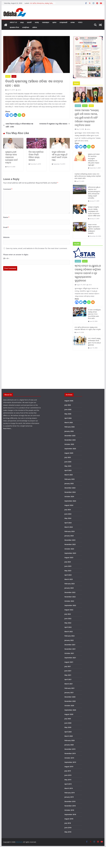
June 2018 (67, 828)
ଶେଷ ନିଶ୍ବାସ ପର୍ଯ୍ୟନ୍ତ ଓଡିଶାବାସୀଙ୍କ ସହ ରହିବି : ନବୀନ (19, 125)
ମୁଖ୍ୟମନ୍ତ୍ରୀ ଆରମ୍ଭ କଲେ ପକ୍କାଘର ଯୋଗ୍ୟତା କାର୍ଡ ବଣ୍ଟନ (11, 157)
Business (78, 105)
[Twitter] (11, 115)
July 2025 (67, 457)
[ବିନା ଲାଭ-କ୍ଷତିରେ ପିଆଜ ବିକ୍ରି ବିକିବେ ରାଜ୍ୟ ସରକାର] (36, 139)
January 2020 (69, 745)
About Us (13, 22)
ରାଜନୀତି (29, 22)
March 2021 (68, 684)
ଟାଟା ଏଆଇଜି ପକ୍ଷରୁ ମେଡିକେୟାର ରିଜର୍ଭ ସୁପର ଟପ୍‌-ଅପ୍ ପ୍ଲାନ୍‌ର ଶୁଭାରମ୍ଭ (94, 341)
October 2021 (69, 653)
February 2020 (69, 740)
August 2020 (68, 714)
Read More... (7, 428)
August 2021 (68, 662)
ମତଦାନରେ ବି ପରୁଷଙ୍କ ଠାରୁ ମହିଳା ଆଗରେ (53, 124)
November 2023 (70, 544)
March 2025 (68, 475)
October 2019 (69, 758)
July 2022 (67, 614)
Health (85, 105)
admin (19, 90)
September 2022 (70, 605)
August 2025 (68, 453)
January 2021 (69, 692)
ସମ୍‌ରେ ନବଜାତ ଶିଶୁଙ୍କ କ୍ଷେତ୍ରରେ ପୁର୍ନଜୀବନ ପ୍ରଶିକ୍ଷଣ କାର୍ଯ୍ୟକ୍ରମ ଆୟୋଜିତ (94, 228)
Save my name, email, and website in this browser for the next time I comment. (36, 248)
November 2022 (70, 597)
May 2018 (67, 832)
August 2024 (68, 505)
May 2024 (67, 518)
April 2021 (68, 679)
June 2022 (67, 618)
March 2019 (68, 788)
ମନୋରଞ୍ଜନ (45, 22)
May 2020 (67, 727)
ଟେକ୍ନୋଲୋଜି (63, 22)
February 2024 (69, 531)
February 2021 (69, 688)
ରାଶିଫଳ (34, 27)
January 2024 (69, 536)
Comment (7, 189)
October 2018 (69, 810)
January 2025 (69, 483)
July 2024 (67, 510)
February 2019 (69, 793)
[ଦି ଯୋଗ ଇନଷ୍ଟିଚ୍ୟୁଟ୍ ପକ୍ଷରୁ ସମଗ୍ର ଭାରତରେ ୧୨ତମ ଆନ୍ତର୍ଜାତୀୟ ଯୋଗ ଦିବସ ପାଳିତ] (79, 315)
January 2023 (69, 588)
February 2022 (69, 636)
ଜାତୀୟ (37, 22)
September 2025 (70, 449)
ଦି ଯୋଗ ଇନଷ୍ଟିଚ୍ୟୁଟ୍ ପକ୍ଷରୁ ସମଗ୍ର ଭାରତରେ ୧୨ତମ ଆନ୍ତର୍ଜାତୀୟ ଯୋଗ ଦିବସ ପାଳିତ (94, 314)
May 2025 (67, 466)
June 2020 (67, 723)
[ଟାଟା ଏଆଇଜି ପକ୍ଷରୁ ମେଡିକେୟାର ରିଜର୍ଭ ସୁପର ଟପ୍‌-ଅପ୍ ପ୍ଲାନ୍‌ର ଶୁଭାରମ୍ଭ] (79, 343)
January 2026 (69, 431)
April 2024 (68, 523)
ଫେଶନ (73, 22)
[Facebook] (7, 115)
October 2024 (69, 496)
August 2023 (68, 557)
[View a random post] (100, 24)
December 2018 (69, 801)
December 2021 (69, 645)
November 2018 (70, 806)
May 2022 (67, 623)
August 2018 (68, 819)
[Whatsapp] (19, 115)
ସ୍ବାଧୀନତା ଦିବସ (14, 27)
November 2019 (70, 753)
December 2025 (69, 436)
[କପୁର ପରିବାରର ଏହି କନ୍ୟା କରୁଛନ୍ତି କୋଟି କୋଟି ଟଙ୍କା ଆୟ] (60, 139)
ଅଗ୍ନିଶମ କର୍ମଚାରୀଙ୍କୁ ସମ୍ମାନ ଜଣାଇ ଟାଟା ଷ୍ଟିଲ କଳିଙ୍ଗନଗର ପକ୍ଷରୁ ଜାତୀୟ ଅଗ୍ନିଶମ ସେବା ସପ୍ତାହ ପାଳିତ (88, 176)
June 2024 (67, 514)
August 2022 (68, 610)
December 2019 (69, 749)
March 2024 (68, 527)
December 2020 (69, 697)
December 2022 (69, 592)
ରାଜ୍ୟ (22, 22)
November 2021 (70, 649)
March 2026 (68, 422)
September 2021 (70, 658)
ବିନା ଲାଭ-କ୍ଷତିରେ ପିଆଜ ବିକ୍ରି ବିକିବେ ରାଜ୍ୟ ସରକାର (36, 155)
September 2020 (70, 710)
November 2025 (70, 440)
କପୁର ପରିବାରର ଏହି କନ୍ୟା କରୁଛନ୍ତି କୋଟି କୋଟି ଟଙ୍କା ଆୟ (59, 155)
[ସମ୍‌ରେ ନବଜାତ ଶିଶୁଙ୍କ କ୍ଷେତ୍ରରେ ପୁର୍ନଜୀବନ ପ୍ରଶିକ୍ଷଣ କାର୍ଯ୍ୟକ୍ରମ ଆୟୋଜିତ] (79, 230)
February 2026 (69, 427)
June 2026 (67, 409)
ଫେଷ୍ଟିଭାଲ (25, 27)
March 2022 (68, 631)
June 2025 (67, 462)
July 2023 (67, 562)
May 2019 (67, 780)
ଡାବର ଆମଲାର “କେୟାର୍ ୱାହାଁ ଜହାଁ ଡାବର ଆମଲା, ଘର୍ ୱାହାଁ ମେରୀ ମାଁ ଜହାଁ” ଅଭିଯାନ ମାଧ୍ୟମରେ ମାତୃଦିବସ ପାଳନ (87, 117)
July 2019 (67, 771)
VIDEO (80, 22)
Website (6, 237)
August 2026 (68, 401)
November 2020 (70, 701)
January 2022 (69, 640)
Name (6, 217)
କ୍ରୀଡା (54, 22)
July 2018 (67, 823)
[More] (23, 115)
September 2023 (70, 553)
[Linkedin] (15, 115)
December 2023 (69, 540)
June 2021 (67, 671)
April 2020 (68, 732)
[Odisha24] (5, 24)
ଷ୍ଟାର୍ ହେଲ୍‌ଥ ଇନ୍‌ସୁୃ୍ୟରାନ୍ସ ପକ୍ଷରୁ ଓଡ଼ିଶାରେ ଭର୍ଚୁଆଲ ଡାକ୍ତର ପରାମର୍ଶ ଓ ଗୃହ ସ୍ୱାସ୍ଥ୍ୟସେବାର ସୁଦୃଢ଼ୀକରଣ (88, 273)
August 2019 (68, 767)
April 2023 (68, 575)
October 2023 (69, 549)
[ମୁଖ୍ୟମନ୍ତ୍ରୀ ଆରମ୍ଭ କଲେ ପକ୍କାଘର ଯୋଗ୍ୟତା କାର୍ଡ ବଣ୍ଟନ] (13, 139)
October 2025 (69, 444)
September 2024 (70, 501)
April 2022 (68, 627)
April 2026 (68, 418)
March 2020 (68, 736)
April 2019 (68, 784)
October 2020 (69, 706)
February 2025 (69, 479)
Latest (8, 76)
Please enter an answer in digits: (15, 254)
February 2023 (69, 584)
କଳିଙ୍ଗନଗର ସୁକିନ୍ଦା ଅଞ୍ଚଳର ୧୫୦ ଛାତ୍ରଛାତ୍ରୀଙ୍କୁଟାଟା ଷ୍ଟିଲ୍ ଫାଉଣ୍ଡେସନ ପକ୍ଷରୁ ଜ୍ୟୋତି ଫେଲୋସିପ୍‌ (94, 192)
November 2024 (70, 492)
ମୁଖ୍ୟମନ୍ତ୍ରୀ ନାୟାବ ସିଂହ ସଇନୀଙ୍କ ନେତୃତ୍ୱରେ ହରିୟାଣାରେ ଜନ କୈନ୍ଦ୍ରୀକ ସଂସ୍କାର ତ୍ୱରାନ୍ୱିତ (94, 159)
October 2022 (69, 601)
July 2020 (67, 719)
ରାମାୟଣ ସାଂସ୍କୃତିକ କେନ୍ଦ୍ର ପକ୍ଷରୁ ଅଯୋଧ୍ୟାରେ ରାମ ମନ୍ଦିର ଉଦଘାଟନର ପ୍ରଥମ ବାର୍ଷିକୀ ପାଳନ (94, 211)
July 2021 (67, 666)
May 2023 (67, 571)
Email (6, 227)
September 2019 (70, 762)
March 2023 (68, 579)
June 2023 (67, 566)
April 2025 (68, 470)
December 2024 (69, 488)
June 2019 (67, 775)
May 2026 (67, 414)
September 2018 (70, 814)
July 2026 (67, 405)
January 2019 (69, 797)
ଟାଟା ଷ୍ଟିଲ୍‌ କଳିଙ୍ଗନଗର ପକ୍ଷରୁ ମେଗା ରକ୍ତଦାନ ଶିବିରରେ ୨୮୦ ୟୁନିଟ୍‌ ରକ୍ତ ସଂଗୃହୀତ (88, 328)
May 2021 (67, 675)
